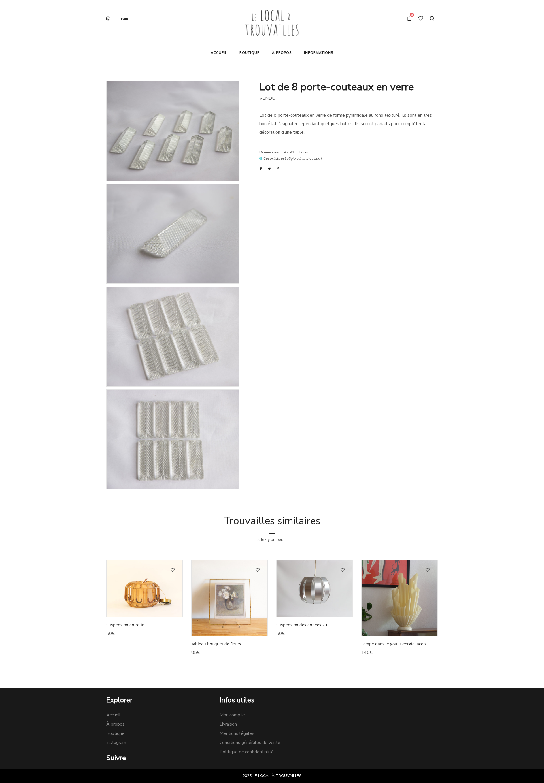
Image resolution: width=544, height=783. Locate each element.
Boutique (115, 733)
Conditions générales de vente (250, 742)
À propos (115, 724)
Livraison (228, 724)
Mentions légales (237, 733)
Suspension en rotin (125, 625)
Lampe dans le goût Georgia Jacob (393, 644)
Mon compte (232, 715)
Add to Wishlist (172, 570)
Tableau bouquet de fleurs (216, 644)
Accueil (113, 715)
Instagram (116, 742)
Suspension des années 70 (301, 625)
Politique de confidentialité (247, 752)
